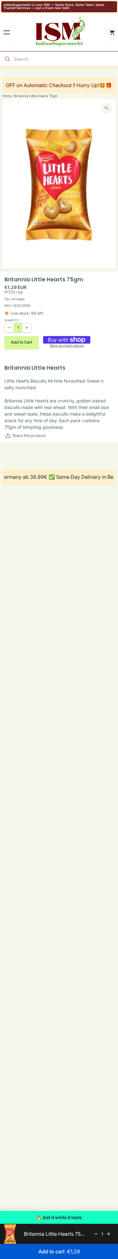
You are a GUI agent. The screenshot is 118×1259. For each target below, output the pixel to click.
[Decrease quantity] (96, 1234)
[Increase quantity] (108, 1234)
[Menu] (6, 32)
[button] (21, 342)
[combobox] (64, 58)
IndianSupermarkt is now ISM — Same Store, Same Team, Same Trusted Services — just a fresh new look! (53, 6)
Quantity (11, 320)
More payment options (67, 346)
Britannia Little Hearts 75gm (36, 96)
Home (6, 96)
